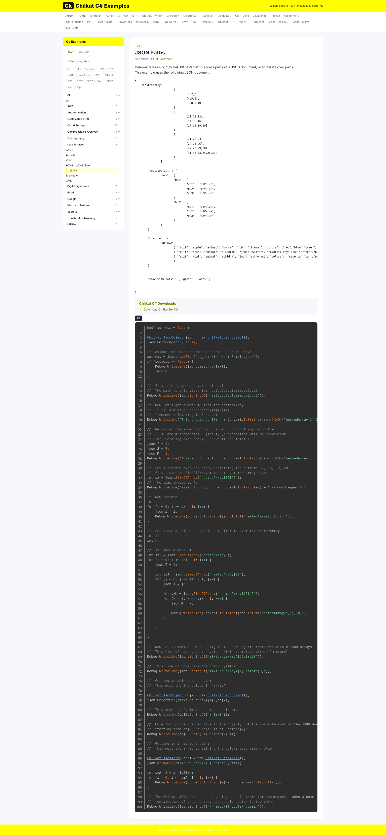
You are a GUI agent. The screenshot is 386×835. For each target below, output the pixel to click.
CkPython (173, 15)
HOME (82, 15)
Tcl (194, 21)
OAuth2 (109, 75)
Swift (185, 21)
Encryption (89, 69)
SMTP (110, 81)
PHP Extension (74, 21)
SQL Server (170, 21)
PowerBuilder (104, 21)
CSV (69, 160)
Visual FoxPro (301, 21)
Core (71, 52)
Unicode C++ (226, 21)
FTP (102, 69)
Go (237, 15)
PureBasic (142, 21)
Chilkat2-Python (152, 15)
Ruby (156, 21)
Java (246, 15)
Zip (79, 87)
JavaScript (259, 15)
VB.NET (244, 21)
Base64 (71, 155)
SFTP (90, 81)
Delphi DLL (224, 15)
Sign (99, 81)
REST (80, 81)
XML (70, 87)
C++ (135, 15)
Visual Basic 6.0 (278, 21)
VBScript (258, 21)
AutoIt (110, 15)
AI (69, 69)
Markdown (72, 175)
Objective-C (291, 15)
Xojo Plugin (71, 27)
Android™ (96, 15)
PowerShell (125, 21)
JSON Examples (161, 59)
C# (126, 15)
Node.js (275, 15)
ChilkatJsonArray (164, 758)
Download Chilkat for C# (161, 309)
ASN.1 (69, 150)
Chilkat (69, 15)
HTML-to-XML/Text (78, 165)
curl (77, 69)
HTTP (111, 69)
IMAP (71, 75)
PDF (70, 81)
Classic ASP (190, 15)
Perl (89, 21)
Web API (84, 52)
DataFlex (207, 15)
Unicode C (207, 21)
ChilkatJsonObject (165, 337)
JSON (97, 75)
